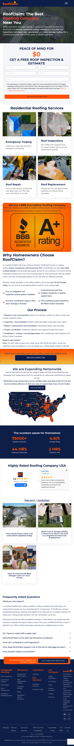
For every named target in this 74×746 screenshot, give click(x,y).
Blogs (19, 692)
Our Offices (52, 682)
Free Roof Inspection (36, 358)
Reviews (51, 697)
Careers (51, 694)
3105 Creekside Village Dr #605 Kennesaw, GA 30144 (68, 703)
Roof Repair (5, 685)
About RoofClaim (51, 677)
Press (50, 685)
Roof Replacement (5, 689)
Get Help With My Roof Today (37, 97)
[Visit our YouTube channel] (64, 714)
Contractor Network (36, 685)
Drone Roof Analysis (5, 681)
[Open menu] (66, 3)
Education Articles (20, 687)
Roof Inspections (6, 676)
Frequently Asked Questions (20, 697)
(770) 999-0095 (67, 710)
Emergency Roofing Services (6, 695)
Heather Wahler (46, 471)
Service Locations (51, 689)
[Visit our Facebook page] (69, 714)
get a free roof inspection (53, 661)
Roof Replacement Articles (21, 681)
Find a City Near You (37, 388)
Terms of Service (24, 729)
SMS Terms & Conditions (38, 729)
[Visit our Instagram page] (69, 718)
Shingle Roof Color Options (21, 675)
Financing (36, 674)
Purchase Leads (38, 689)
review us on (20, 485)
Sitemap (6, 727)
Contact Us (68, 729)
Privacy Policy (20, 91)
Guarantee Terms (52, 729)
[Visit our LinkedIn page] (64, 718)
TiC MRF (61, 729)
